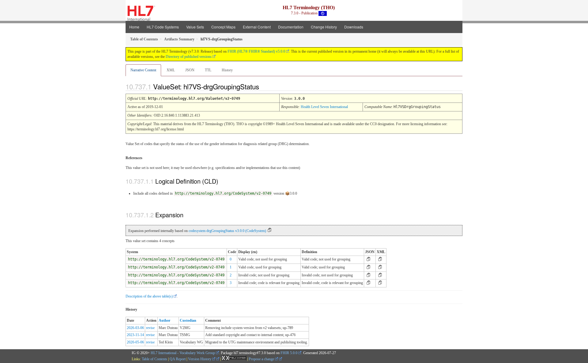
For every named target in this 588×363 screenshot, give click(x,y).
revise (150, 328)
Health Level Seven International (324, 107)
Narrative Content (143, 70)
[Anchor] (264, 86)
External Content (257, 26)
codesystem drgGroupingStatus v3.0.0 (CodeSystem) (227, 231)
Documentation (290, 26)
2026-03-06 (135, 328)
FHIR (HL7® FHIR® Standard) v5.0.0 (256, 51)
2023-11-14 (135, 335)
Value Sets (195, 26)
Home (134, 26)
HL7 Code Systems (163, 26)
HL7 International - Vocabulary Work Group (183, 353)
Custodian (188, 320)
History (227, 70)
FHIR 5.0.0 (289, 353)
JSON (189, 70)
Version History (200, 359)
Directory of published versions (189, 56)
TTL (208, 70)
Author (164, 320)
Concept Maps (223, 26)
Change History (324, 26)
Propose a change (262, 359)
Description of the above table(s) (149, 296)
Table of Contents (154, 359)
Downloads (353, 26)
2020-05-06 (135, 342)
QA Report (178, 359)
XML (171, 70)
